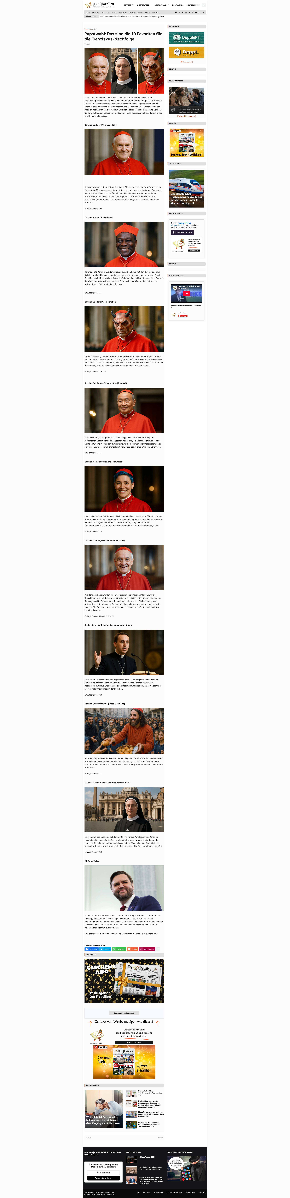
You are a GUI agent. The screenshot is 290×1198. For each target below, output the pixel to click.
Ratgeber (140, 12)
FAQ (138, 1192)
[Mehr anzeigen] (158, 949)
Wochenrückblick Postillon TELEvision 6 (186, 307)
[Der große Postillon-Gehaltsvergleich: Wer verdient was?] (131, 1093)
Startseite (129, 5)
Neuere (89, 1138)
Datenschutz (159, 1192)
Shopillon (191, 5)
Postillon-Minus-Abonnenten (181, 224)
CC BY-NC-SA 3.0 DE (92, 1195)
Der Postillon (161, 5)
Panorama (132, 12)
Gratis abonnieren (103, 1178)
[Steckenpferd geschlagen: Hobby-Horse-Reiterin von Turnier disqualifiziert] (131, 1125)
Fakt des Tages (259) (147, 1157)
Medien (114, 12)
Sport (102, 12)
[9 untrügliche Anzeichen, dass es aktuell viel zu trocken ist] (131, 1169)
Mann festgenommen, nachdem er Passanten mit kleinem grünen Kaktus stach (151, 1114)
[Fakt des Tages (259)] (131, 1159)
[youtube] (196, 12)
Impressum (147, 1192)
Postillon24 (177, 5)
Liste (95, 29)
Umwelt (147, 12)
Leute (108, 12)
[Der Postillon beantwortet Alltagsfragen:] (131, 1103)
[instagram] (192, 12)
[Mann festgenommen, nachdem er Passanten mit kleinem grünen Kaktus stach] (131, 1114)
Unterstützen (143, 5)
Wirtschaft (95, 12)
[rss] (203, 12)
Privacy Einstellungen (174, 1192)
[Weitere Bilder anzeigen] (186, 116)
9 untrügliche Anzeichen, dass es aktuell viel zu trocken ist (150, 1168)
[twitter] (182, 12)
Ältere (159, 1138)
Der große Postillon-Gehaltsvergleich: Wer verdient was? (150, 1093)
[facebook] (176, 12)
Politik (88, 12)
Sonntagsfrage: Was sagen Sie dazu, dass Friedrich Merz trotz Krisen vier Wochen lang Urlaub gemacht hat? (151, 1180)
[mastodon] (189, 12)
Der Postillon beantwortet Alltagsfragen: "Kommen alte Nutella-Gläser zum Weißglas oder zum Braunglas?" (149, 1104)
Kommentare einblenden (124, 1013)
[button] (198, 5)
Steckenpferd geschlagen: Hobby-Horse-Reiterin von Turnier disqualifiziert (148, 1124)
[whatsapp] (179, 12)
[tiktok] (199, 12)
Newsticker (156, 12)
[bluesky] (186, 12)
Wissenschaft (122, 12)
